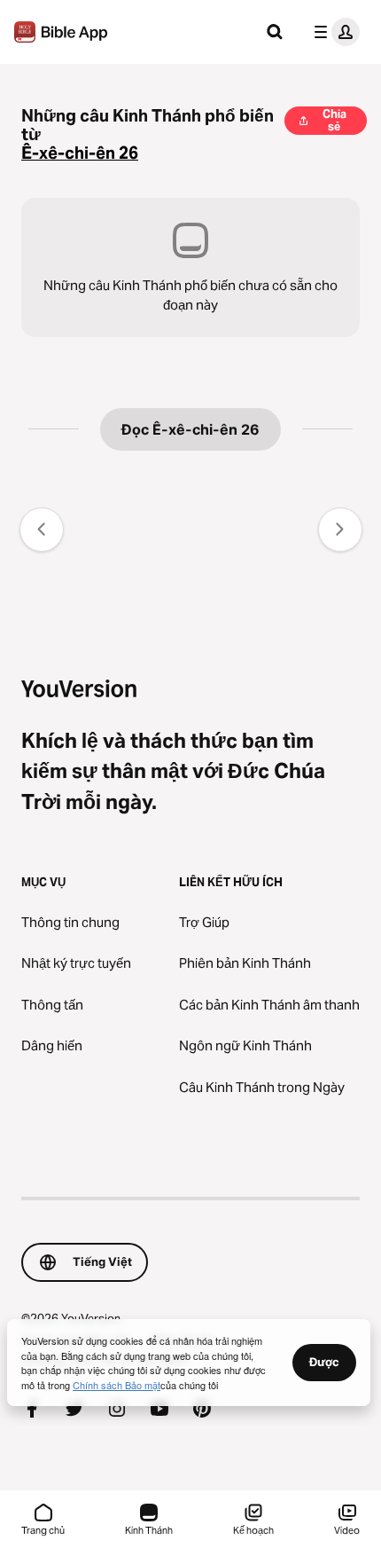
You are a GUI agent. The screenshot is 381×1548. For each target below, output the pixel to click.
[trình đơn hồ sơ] (333, 32)
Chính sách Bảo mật (116, 1385)
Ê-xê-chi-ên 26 (79, 153)
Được (324, 1362)
